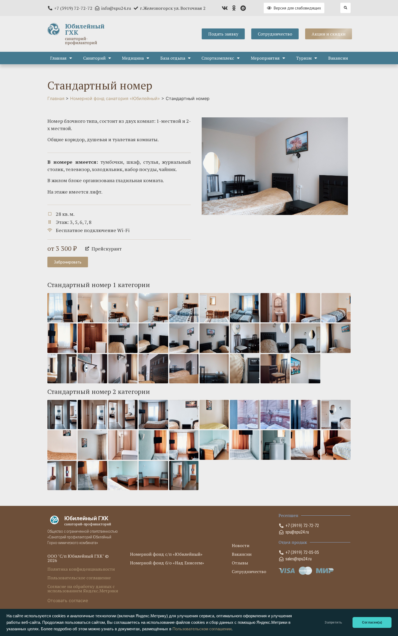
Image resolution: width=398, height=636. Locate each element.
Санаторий (94, 58)
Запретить (333, 622)
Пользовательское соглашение (79, 578)
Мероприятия (265, 58)
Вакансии (338, 58)
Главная (58, 58)
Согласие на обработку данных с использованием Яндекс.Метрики (82, 588)
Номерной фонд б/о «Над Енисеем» (167, 563)
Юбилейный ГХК (85, 29)
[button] (345, 8)
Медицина (133, 58)
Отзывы (240, 563)
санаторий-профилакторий (81, 40)
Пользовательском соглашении (201, 629)
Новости (240, 545)
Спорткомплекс (217, 58)
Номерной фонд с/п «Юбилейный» (166, 554)
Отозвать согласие (67, 600)
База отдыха (172, 58)
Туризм (304, 58)
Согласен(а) (372, 622)
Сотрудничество (249, 571)
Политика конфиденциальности (81, 569)
